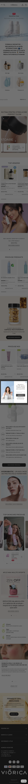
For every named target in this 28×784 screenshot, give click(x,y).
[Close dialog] (26, 382)
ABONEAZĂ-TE (20, 395)
